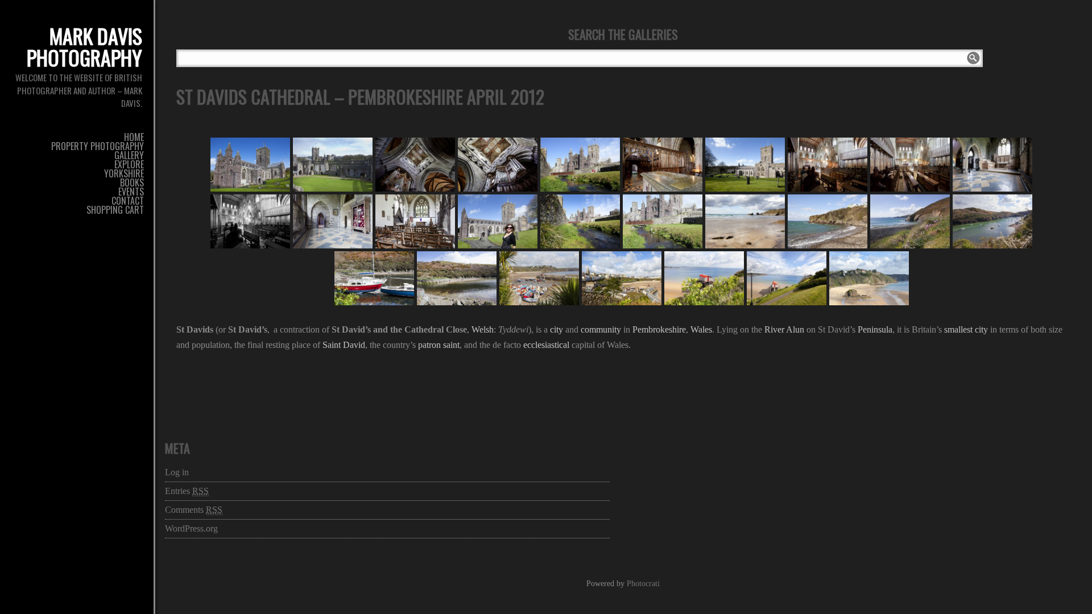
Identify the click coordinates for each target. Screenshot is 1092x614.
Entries (187, 491)
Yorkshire (124, 173)
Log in (177, 472)
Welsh (482, 329)
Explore (129, 164)
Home (134, 137)
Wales (701, 329)
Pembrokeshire (659, 329)
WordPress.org (191, 528)
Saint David (343, 345)
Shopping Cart (115, 209)
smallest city (966, 329)
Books (132, 182)
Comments (193, 510)
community (601, 329)
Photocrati (643, 583)
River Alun (784, 329)
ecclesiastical (546, 345)
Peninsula (875, 329)
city (556, 329)
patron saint (439, 345)
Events (131, 191)
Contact (127, 200)
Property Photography (97, 146)
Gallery (129, 155)
